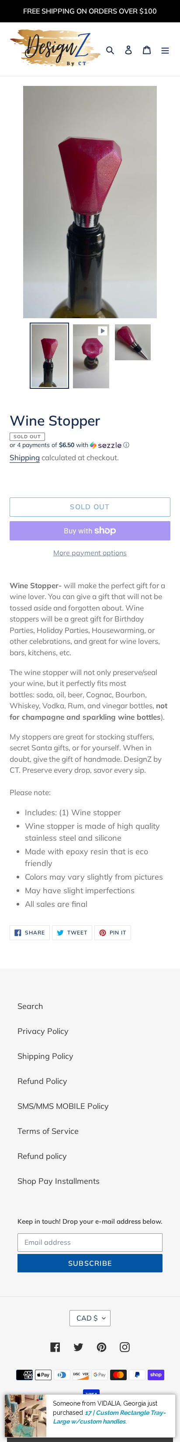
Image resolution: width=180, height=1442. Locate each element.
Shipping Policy (45, 1056)
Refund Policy (42, 1081)
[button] (69, 445)
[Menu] (165, 49)
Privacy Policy (43, 1031)
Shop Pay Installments (58, 1181)
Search (30, 1006)
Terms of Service (48, 1131)
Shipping (25, 457)
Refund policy (42, 1156)
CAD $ (87, 1318)
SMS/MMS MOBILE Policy (63, 1106)
